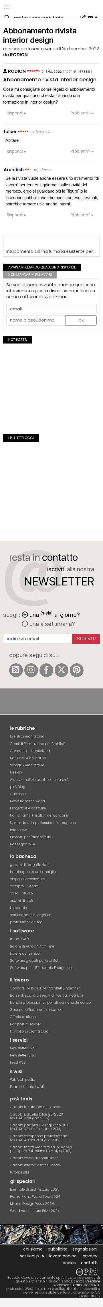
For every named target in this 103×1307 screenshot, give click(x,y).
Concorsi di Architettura (30, 750)
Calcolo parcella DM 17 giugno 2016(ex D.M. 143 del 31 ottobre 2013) (40, 1127)
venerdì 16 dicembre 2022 (72, 49)
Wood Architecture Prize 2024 (35, 1210)
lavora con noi (63, 1256)
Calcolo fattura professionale (35, 1106)
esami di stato (22, 900)
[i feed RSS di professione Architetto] (16, 670)
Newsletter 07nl (22, 1048)
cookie (69, 1263)
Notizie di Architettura (28, 757)
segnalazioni (85, 1249)
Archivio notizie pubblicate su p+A (39, 779)
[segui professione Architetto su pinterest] (77, 670)
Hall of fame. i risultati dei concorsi (39, 815)
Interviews (18, 829)
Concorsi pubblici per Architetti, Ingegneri (45, 988)
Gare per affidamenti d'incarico (36, 1009)
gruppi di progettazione (30, 864)
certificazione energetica (31, 914)
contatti (89, 1263)
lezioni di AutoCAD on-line (32, 946)
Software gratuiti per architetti (35, 960)
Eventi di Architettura (27, 736)
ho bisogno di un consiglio (33, 871)
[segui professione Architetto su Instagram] (31, 670)
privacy (90, 1256)
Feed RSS (18, 1062)
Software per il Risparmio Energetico (41, 967)
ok (81, 320)
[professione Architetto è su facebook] (46, 670)
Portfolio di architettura (29, 1031)
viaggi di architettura (27, 878)
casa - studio (21, 893)
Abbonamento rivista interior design (49, 79)
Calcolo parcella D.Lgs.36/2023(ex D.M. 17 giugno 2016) (36, 1116)
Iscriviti (86, 638)
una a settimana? (51, 623)
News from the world (27, 801)
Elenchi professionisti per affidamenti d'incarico (50, 1002)
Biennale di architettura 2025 (35, 1189)
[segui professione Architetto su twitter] (61, 670)
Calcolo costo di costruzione (34, 1158)
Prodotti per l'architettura (31, 837)
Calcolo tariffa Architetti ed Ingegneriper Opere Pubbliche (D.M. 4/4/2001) (41, 1149)
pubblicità (58, 1249)
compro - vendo (24, 886)
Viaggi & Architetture (27, 765)
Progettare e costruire (28, 808)
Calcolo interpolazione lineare (35, 1165)
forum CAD (19, 938)
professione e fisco (26, 922)
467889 (84, 71)
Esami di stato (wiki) (27, 1086)
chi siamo (33, 1249)
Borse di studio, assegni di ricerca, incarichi (46, 995)
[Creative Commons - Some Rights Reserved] (51, 1272)
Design (16, 772)
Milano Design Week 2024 (32, 1203)
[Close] (3, 1304)
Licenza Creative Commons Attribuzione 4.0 (76, 1283)
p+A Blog (17, 786)
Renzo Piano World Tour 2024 (35, 1196)
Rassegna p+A (22, 844)
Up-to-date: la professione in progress (43, 822)
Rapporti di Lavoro (25, 1024)
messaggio (15, 49)
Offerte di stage (23, 1016)
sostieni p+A (32, 1256)
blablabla (18, 907)
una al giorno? (54, 614)
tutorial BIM (19, 1172)
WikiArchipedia (22, 1079)
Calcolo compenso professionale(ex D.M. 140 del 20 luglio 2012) (39, 1138)
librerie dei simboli (25, 953)
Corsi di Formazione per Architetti (38, 743)
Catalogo (18, 793)
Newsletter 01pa (23, 1055)
